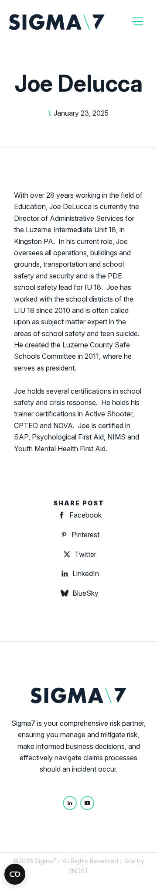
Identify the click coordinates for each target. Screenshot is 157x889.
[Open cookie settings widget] (14, 874)
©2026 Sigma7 (34, 861)
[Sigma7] (57, 21)
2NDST (78, 871)
